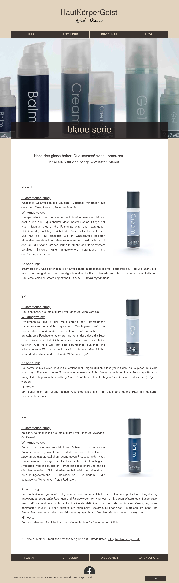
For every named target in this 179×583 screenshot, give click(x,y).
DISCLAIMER (109, 557)
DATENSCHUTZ (149, 557)
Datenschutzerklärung (73, 577)
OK (155, 578)
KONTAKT (30, 557)
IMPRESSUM (70, 557)
